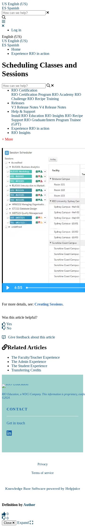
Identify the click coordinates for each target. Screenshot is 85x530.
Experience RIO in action (30, 54)
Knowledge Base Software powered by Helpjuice (42, 488)
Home (16, 49)
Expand (23, 523)
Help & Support (23, 111)
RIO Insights (54, 116)
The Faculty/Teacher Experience (35, 357)
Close (8, 523)
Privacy (43, 464)
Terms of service (42, 473)
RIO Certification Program (31, 94)
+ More (7, 139)
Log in (16, 30)
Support (17, 120)
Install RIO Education (27, 116)
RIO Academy (63, 94)
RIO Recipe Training (43, 99)
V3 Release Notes (24, 107)
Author (29, 505)
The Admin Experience (28, 362)
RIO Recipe (74, 116)
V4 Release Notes (52, 107)
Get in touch (16, 423)
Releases (17, 103)
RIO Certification (24, 90)
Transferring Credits (26, 370)
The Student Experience (29, 366)
